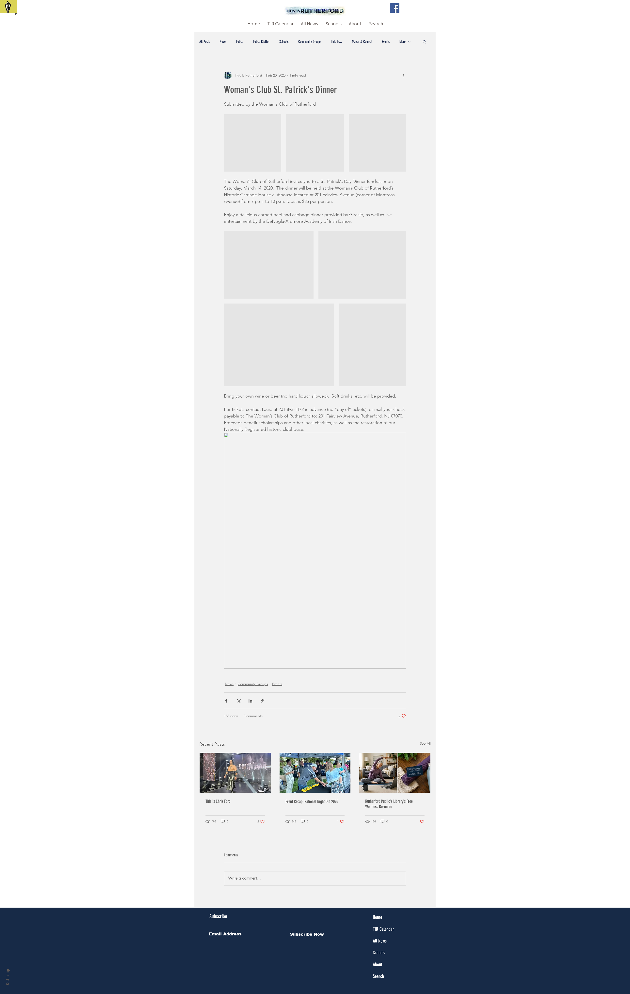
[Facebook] (394, 8)
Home (377, 917)
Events (386, 41)
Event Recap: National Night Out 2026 (311, 801)
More (402, 41)
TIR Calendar (383, 929)
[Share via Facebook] (226, 700)
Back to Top (7, 977)
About (377, 964)
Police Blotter (261, 41)
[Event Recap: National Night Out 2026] (315, 773)
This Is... (336, 41)
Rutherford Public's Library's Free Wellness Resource (389, 804)
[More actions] (403, 75)
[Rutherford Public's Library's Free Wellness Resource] (394, 773)
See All (425, 743)
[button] (424, 42)
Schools (283, 41)
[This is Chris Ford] (235, 773)
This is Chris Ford (217, 801)
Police (239, 41)
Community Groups (309, 41)
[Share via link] (262, 700)
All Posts (204, 41)
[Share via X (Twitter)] (238, 700)
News (223, 41)
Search (378, 976)
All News (380, 941)
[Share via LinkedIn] (250, 700)
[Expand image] (252, 143)
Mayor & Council (362, 41)
